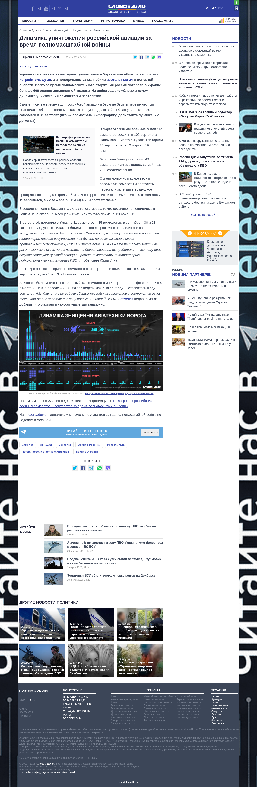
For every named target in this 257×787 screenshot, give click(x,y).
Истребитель (116, 444)
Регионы (153, 690)
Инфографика (113, 20)
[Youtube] (46, 8)
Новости (28, 20)
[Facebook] (32, 8)
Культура (216, 699)
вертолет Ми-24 (120, 80)
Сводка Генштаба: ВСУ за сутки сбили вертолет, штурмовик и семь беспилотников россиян (114, 563)
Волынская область (122, 708)
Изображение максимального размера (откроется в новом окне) (119, 393)
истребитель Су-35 (35, 80)
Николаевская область (157, 711)
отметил (126, 299)
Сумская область (186, 696)
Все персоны (72, 718)
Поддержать (163, 20)
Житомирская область (123, 717)
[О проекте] (236, 2)
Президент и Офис (75, 696)
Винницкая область (122, 705)
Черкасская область (188, 711)
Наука (214, 702)
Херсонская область (188, 705)
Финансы (216, 720)
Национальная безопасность (92, 30)
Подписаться (150, 432)
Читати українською (33, 66)
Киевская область (154, 699)
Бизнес (215, 696)
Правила (25, 716)
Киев (113, 696)
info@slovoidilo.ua (128, 782)
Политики (81, 20)
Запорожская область (123, 723)
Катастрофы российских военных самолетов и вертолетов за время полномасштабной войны (73, 145)
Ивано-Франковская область (160, 696)
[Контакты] (236, 8)
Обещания (56, 20)
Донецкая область (121, 714)
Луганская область (154, 705)
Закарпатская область (123, 720)
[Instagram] (52, 8)
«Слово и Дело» (45, 763)
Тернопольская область (190, 699)
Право (214, 717)
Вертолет (65, 444)
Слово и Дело (29, 30)
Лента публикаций (55, 30)
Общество (217, 711)
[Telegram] (39, 8)
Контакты (26, 712)
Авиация (46, 444)
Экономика (217, 723)
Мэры (67, 714)
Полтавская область (155, 717)
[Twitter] (59, 8)
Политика (216, 714)
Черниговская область (189, 714)
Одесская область (154, 714)
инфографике (35, 414)
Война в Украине (87, 451)
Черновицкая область (189, 717)
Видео (138, 20)
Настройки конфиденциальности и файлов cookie (47, 772)
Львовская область (155, 708)
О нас (23, 708)
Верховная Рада (74, 700)
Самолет (27, 444)
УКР (214, 8)
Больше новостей (202, 214)
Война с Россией (89, 444)
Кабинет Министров (77, 704)
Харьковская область (189, 702)
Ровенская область (155, 720)
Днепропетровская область (126, 711)
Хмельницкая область (189, 708)
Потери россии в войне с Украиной (45, 451)
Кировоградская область (158, 702)
